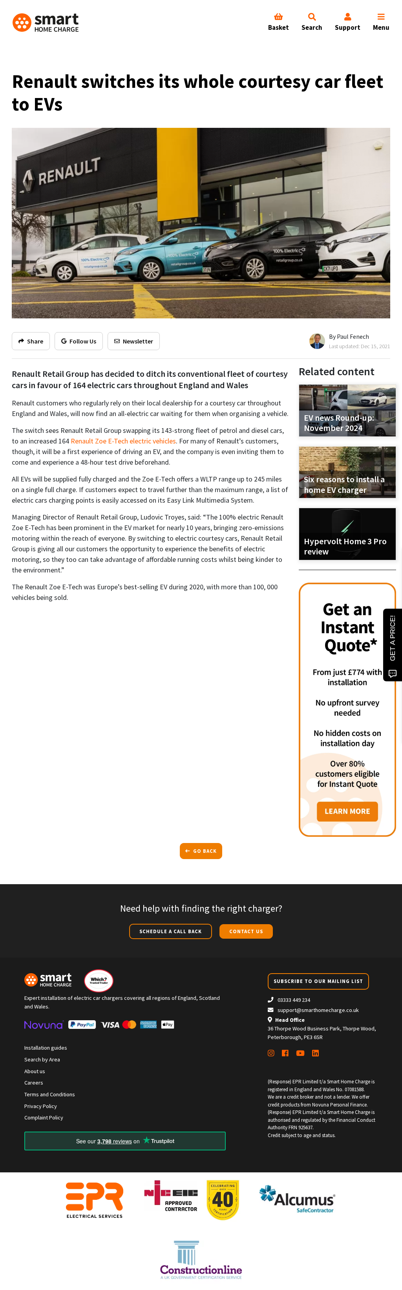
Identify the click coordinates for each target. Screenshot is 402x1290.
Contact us (246, 931)
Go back (204, 851)
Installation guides (45, 1047)
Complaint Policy (43, 1117)
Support (347, 27)
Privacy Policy (40, 1106)
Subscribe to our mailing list (318, 981)
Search (312, 27)
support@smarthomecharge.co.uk (318, 1010)
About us (34, 1071)
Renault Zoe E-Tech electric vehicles (123, 440)
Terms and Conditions (49, 1094)
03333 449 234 (293, 999)
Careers (33, 1082)
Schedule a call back (170, 931)
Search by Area (42, 1059)
